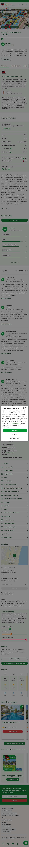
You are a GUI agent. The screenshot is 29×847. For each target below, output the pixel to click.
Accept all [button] (15, 430)
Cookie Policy (16, 423)
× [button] (25, 408)
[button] (14, 438)
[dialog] (14, 423)
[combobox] (23, 408)
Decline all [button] (15, 434)
